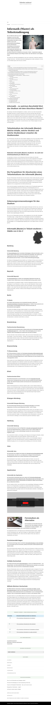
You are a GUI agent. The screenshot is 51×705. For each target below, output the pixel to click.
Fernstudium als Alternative (13, 98)
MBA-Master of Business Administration (14, 642)
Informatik (31, 405)
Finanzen (9, 665)
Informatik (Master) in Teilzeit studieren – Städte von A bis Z (18, 75)
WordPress (36, 703)
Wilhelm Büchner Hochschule (15, 102)
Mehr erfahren (25, 500)
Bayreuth (11, 78)
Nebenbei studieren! (26, 2)
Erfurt (11, 87)
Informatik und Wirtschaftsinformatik (35, 353)
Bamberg (11, 76)
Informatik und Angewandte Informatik (34, 428)
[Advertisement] (25, 12)
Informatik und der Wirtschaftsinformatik (35, 453)
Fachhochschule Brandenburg (16, 84)
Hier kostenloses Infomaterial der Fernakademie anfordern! (28, 629)
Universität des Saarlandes (16, 97)
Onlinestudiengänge (23, 563)
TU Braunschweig (14, 86)
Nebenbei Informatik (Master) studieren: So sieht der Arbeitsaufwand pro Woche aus (24, 71)
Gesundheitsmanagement (12, 640)
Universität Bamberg (15, 77)
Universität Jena (14, 95)
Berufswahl (9, 662)
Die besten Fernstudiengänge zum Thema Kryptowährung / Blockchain (18, 682)
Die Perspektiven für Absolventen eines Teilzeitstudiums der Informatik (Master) (22, 72)
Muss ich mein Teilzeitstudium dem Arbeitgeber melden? (16, 680)
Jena (11, 94)
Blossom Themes (27, 703)
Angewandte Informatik (35, 378)
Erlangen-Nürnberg (13, 89)
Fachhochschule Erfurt (15, 88)
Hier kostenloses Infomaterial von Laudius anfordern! (27, 632)
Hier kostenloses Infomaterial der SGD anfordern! (26, 624)
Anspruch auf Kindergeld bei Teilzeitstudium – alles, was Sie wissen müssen (19, 684)
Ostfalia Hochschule (13, 101)
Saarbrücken (13, 96)
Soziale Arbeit (9, 643)
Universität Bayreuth (15, 79)
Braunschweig (12, 85)
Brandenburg (12, 83)
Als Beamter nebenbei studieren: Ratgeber (14, 689)
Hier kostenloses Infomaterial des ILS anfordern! (26, 618)
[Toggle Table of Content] (42, 66)
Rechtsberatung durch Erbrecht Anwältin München (18, 698)
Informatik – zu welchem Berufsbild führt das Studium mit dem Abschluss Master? (22, 67)
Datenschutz (9, 695)
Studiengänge (10, 670)
